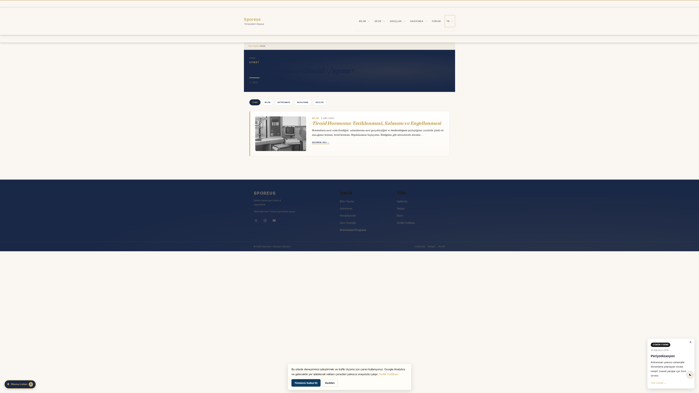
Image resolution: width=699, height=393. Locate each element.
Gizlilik (441, 246)
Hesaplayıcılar (348, 215)
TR (448, 21)
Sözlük (319, 102)
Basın (400, 215)
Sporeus (252, 19)
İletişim (401, 208)
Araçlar (396, 21)
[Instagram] (265, 221)
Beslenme (303, 102)
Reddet (330, 383)
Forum (436, 21)
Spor (378, 21)
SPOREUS (265, 193)
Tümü (255, 102)
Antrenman (283, 102)
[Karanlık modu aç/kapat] (690, 374)
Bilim (362, 21)
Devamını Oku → (320, 142)
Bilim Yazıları (347, 201)
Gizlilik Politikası (406, 222)
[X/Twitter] (256, 221)
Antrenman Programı (353, 230)
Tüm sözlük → (658, 383)
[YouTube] (274, 221)
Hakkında (416, 21)
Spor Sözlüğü (348, 222)
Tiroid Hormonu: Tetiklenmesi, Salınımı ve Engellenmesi (376, 123)
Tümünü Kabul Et (306, 383)
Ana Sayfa (253, 46)
